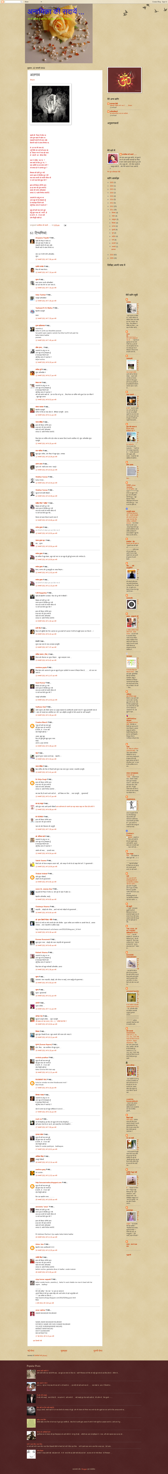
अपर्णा (37, 1003)
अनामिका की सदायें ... (55, 11)
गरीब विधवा (40, 1451)
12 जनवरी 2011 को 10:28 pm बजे (46, 457)
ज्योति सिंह (39, 1257)
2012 (112, 206)
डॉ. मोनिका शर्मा (40, 836)
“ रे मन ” (128, 934)
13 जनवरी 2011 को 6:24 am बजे (46, 634)
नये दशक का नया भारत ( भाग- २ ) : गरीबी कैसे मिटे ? (51, 1021)
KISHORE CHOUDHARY (131, 956)
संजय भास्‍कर (40, 407)
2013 (112, 203)
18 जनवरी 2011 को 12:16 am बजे (46, 1162)
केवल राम (38, 382)
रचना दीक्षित (39, 422)
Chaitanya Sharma (42, 907)
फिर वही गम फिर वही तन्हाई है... (46, 1407)
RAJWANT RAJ (41, 1079)
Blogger (84, 1469)
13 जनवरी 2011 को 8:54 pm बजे (46, 853)
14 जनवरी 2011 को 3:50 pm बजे (46, 983)
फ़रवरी (114, 243)
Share (32, 80)
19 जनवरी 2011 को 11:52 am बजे (46, 1175)
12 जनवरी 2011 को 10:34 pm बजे (46, 483)
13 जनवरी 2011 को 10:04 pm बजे (46, 867)
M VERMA (39, 817)
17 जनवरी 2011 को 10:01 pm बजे (46, 1149)
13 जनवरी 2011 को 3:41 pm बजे (46, 772)
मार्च (113, 240)
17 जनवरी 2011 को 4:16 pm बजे (46, 1088)
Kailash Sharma (42, 952)
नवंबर (113, 216)
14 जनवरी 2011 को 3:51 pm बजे (46, 996)
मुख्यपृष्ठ (64, 1351)
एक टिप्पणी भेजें (37, 1341)
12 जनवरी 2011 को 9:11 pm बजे (46, 415)
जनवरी (114, 247)
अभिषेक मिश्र (40, 1156)
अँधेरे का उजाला (138, 309)
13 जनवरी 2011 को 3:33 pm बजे (46, 759)
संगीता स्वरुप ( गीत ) (42, 654)
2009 (112, 258)
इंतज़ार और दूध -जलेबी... (130, 776)
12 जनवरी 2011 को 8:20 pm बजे (46, 362)
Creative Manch (41, 722)
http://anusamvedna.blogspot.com (49, 1182)
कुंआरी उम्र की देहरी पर (132, 543)
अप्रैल (114, 236)
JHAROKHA (130, 799)
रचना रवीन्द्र (130, 1065)
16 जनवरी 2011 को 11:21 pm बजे (46, 1072)
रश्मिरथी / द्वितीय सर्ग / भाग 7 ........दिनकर (121, 105)
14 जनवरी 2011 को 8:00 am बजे (46, 899)
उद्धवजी (128, 1255)
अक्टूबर (114, 219)
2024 (112, 186)
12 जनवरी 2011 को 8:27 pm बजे (46, 375)
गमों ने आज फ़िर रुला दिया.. (35, 1444)
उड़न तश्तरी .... (131, 395)
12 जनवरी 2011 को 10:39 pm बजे (46, 496)
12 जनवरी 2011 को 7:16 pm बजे (46, 288)
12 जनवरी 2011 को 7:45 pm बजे (46, 340)
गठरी (127, 747)
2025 (112, 182)
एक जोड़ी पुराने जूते (138, 964)
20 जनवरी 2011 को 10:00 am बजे (46, 1200)
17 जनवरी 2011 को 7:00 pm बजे (46, 1127)
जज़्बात (128, 302)
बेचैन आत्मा (129, 465)
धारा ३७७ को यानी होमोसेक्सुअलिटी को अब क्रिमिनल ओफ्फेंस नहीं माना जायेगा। (132, 881)
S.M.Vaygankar (41, 593)
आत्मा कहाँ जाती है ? (43, 1371)
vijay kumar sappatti (43, 1279)
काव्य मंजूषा (129, 854)
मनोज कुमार (39, 527)
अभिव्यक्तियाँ (114, 111)
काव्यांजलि (129, 598)
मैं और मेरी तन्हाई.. (42, 1395)
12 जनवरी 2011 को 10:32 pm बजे (46, 470)
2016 (112, 193)
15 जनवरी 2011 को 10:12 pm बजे (46, 1037)
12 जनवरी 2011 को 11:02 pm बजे (46, 573)
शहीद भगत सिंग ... (42, 1420)
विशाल (37, 1031)
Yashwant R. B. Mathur (44, 308)
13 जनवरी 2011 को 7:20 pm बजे (46, 829)
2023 (112, 189)
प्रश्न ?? (138, 602)
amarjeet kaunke (132, 991)
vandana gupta (41, 667)
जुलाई (114, 230)
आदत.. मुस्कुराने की (132, 616)
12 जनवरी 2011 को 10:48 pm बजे (46, 520)
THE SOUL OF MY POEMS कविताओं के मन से (131, 931)
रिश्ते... (128, 856)
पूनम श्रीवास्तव (40, 325)
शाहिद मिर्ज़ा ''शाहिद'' (42, 503)
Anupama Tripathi (42, 238)
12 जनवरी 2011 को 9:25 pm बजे (46, 443)
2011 (112, 210)
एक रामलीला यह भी (138, 1072)
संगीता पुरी (39, 369)
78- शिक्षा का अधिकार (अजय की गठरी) (132, 750)
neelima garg (41, 1169)
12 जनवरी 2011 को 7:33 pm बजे (46, 318)
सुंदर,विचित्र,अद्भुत (131, 696)
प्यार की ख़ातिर (130, 489)
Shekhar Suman (42, 477)
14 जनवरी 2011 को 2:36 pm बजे (46, 969)
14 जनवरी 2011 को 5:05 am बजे (46, 882)
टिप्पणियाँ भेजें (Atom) (40, 1356)
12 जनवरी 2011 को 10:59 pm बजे (46, 559)
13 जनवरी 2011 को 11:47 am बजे (46, 676)
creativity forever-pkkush (132, 1100)
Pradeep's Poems (130, 834)
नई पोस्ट (30, 1351)
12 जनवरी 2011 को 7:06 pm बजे (46, 259)
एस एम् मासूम (39, 803)
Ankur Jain (40, 1244)
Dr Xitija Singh (41, 779)
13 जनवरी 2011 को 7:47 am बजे (46, 647)
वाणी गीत (38, 628)
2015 (112, 196)
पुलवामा (130, 837)
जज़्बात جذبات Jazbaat (131, 486)
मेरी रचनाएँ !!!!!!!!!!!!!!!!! (130, 1032)
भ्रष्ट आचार (129, 1119)
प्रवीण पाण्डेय (40, 266)
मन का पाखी (130, 1138)
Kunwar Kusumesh (43, 939)
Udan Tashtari (41, 295)
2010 (112, 255)
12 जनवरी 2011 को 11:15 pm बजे (46, 586)
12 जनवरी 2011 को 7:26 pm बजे (46, 301)
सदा (37, 753)
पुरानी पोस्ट (98, 1351)
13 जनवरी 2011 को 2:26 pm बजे (46, 715)
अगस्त (114, 226)
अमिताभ (128, 694)
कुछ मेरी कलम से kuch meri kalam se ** (131, 429)
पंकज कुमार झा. (40, 540)
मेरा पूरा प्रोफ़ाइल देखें (113, 172)
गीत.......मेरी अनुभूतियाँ (130, 567)
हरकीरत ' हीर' (130, 542)
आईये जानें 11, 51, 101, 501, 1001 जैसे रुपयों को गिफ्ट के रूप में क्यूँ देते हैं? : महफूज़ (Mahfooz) (132, 1039)
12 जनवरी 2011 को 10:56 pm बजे (46, 546)
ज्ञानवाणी (129, 358)
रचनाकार (129, 656)
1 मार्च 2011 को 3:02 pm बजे (45, 1303)
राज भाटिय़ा (39, 451)
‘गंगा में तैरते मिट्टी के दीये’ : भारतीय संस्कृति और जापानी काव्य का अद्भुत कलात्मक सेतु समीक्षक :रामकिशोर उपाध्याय (132, 518)
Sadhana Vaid (41, 707)
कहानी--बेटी (138, 805)
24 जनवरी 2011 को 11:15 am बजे (46, 1237)
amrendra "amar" (42, 1207)
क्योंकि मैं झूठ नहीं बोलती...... (131, 1173)
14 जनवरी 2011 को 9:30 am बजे (46, 932)
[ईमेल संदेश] (65, 225)
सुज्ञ (37, 279)
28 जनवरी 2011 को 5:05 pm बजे (46, 1272)
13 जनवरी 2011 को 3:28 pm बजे (46, 746)
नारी (127, 876)
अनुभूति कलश (130, 511)
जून (113, 233)
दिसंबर (114, 213)
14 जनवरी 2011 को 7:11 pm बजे (46, 1009)
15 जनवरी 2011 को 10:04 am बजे (46, 1024)
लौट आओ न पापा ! (42, 1383)
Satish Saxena (41, 860)
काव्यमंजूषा (129, 1210)
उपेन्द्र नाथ (39, 1016)
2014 (112, 199)
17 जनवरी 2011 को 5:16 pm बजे (46, 1112)
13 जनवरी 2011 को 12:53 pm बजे (46, 700)
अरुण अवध (39, 464)
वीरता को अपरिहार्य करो (43, 1432)
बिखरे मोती (129, 1118)
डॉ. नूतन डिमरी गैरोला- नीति (44, 920)
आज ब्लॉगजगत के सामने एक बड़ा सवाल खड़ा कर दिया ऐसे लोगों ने (75, 806)
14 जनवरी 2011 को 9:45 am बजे (46, 945)
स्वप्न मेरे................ (131, 335)
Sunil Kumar (40, 683)
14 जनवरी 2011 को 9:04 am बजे (46, 913)
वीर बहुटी (129, 906)
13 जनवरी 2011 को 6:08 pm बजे (46, 809)
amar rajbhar (40, 1310)
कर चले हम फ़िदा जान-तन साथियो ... (119, 113)
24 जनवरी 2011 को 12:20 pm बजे (46, 1250)
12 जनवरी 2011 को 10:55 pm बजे (46, 533)
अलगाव (113, 249)
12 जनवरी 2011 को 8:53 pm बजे (46, 400)
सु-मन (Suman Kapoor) (44, 1044)
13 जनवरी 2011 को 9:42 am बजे (46, 660)
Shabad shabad (42, 874)
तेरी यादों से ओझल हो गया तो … (131, 339)
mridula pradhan (42, 1057)
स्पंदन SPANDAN (132, 773)
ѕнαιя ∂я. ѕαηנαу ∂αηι (44, 889)
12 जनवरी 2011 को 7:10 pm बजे (46, 272)
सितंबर (114, 223)
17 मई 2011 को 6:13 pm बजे (45, 1336)
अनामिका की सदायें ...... (129, 154)
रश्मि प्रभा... (39, 347)
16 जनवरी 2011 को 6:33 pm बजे (46, 1050)
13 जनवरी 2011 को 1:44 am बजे (46, 621)
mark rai (39, 1119)
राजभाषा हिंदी (114, 104)
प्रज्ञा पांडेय (39, 1134)
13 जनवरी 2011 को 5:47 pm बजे (46, 796)
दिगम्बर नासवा (40, 1095)
